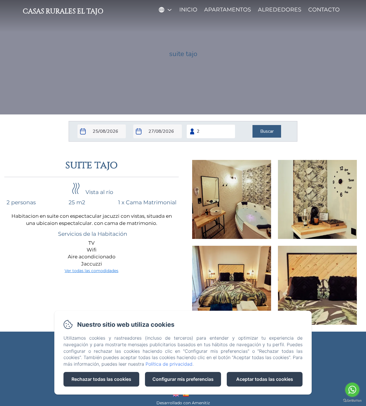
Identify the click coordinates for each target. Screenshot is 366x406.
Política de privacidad (169, 364)
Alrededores (279, 9)
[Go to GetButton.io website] (352, 400)
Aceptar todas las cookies (264, 379)
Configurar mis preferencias (183, 379)
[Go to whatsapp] (352, 390)
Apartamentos (227, 9)
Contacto (324, 9)
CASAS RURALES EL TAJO (63, 11)
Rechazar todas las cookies (101, 379)
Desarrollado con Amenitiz (183, 402)
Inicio (188, 9)
